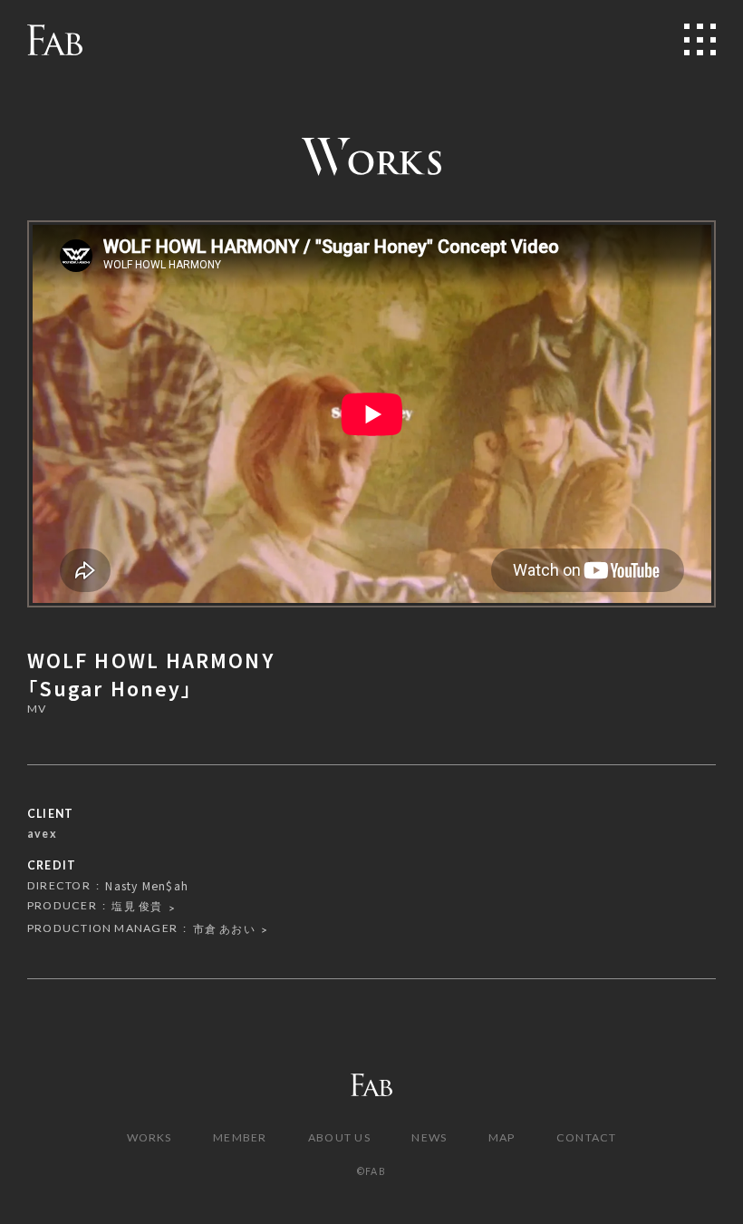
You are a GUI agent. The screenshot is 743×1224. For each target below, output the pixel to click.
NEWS (429, 1137)
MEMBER (239, 1137)
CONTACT (586, 1137)
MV (36, 709)
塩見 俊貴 (136, 906)
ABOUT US (339, 1137)
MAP (502, 1137)
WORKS (149, 1137)
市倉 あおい (224, 929)
